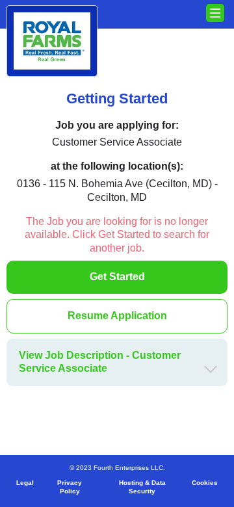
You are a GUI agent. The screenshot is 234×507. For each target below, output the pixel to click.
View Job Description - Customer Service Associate (100, 362)
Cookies (205, 482)
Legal (25, 482)
